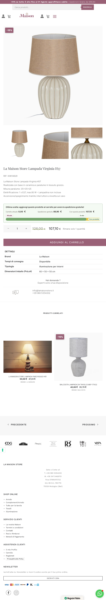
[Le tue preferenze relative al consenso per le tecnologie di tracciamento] (2, 450)
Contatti (9, 531)
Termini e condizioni (14, 528)
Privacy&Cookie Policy (15, 559)
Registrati (10, 556)
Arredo (9, 499)
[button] (8, 229)
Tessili (8, 509)
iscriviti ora (53, 578)
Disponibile (44, 261)
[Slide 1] (19, 143)
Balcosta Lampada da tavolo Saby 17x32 (78, 385)
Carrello (9, 553)
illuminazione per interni (51, 266)
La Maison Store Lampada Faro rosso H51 (28, 377)
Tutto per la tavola (14, 505)
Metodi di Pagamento (15, 537)
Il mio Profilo (11, 550)
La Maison (44, 256)
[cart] (48, 17)
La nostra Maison (13, 525)
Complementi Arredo (15, 502)
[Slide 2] (53, 143)
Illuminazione (12, 512)
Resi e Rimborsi (12, 534)
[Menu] (55, 16)
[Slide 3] (86, 143)
